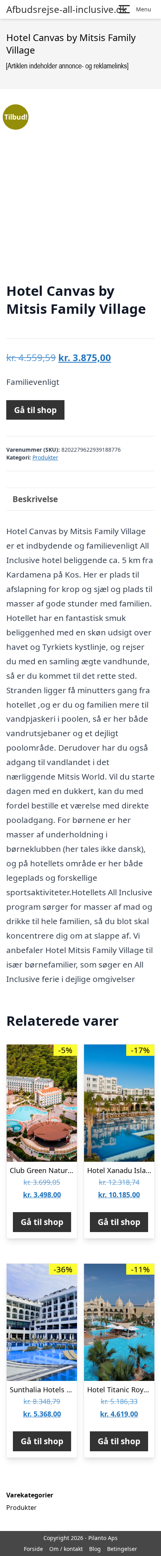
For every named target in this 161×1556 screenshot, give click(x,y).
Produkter (45, 457)
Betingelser (122, 1548)
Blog (95, 1548)
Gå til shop (35, 409)
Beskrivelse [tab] (35, 499)
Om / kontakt (66, 1548)
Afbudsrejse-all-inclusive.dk (66, 9)
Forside (33, 1548)
